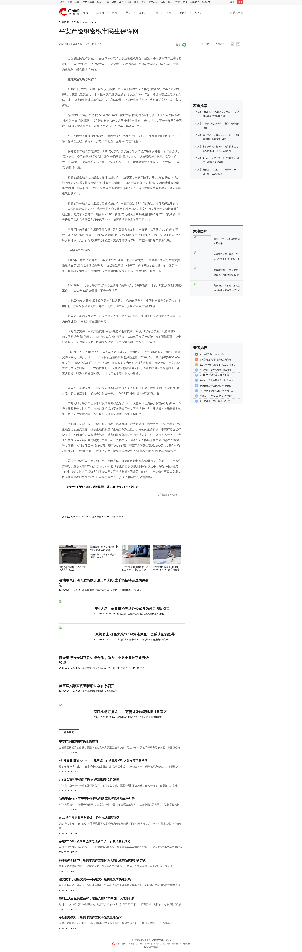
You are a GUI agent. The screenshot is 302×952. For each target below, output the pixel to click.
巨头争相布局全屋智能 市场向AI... (216, 370)
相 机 (198, 12)
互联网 (100, 12)
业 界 (86, 12)
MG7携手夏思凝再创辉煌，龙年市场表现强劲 (89, 817)
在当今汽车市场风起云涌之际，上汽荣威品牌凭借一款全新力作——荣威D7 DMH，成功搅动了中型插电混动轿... (121, 847)
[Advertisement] (112, 537)
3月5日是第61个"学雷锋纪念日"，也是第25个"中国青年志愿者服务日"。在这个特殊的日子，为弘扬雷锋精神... (120, 804)
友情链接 (175, 944)
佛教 (163, 2)
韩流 (177, 2)
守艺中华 (153, 2)
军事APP (194, 2)
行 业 (114, 12)
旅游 (106, 2)
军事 (77, 2)
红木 (170, 2)
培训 (136, 2)
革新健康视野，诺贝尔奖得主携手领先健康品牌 (90, 917)
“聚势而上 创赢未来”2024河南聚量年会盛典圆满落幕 (134, 634)
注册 (232, 2)
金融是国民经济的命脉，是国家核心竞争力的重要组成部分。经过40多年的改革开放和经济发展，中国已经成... (120, 747)
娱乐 (121, 2)
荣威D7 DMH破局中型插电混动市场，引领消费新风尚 (94, 841)
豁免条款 (166, 944)
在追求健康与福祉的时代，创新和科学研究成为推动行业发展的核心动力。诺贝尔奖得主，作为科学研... (116, 923)
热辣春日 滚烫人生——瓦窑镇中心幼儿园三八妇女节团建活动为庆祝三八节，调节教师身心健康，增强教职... (119, 766)
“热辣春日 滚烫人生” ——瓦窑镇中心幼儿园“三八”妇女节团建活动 (103, 760)
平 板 (169, 12)
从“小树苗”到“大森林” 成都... (213, 354)
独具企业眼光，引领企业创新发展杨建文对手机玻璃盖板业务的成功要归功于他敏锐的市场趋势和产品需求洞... (120, 885)
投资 (129, 2)
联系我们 (139, 944)
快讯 (86, 22)
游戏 (92, 2)
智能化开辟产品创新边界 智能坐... (216, 385)
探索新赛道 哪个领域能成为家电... (216, 359)
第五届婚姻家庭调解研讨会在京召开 (86, 686)
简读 (185, 2)
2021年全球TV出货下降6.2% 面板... (217, 364)
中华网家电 (69, 12)
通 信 (128, 12)
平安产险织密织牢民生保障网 (78, 741)
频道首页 (77, 22)
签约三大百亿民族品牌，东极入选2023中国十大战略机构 (97, 898)
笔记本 (183, 12)
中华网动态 (185, 944)
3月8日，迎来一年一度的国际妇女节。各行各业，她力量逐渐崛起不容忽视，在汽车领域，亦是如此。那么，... (120, 785)
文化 (143, 2)
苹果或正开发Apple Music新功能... (216, 396)
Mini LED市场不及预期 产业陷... (215, 375)
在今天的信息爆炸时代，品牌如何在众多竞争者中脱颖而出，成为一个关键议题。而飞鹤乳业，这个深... (116, 866)
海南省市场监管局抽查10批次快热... (217, 380)
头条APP (206, 2)
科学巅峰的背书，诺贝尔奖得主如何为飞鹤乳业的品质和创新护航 (102, 860)
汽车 (84, 2)
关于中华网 (120, 944)
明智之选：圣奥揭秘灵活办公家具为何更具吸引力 (132, 608)
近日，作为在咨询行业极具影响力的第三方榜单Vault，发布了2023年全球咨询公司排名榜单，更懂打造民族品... (121, 904)
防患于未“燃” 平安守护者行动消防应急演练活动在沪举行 (97, 798)
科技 (99, 2)
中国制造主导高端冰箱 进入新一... (216, 390)
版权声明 (157, 944)
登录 (240, 2)
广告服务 (130, 944)
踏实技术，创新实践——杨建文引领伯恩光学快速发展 (95, 879)
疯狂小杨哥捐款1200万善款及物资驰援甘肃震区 (130, 712)
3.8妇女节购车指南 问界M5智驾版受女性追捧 (89, 779)
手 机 (155, 12)
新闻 (69, 2)
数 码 (142, 12)
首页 (62, 2)
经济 (114, 2)
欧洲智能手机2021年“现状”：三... (216, 401)
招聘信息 (148, 944)
